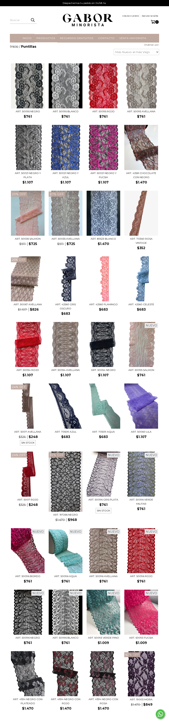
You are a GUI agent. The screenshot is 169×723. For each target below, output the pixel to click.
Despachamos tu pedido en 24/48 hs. (84, 3)
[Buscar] (32, 20)
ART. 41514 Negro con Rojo (65, 701)
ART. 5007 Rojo (27, 499)
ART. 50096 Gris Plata (103, 499)
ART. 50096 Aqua (65, 576)
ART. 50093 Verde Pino (103, 637)
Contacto (106, 38)
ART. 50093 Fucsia (141, 637)
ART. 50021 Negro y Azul (66, 175)
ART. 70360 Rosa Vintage (141, 240)
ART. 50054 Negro (103, 370)
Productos (45, 38)
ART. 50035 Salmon (28, 238)
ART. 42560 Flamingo (103, 304)
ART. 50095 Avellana (141, 111)
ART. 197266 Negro (65, 514)
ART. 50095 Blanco (66, 111)
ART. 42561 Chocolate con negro (141, 175)
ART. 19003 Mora (141, 699)
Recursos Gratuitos (76, 38)
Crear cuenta (130, 16)
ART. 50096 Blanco (66, 637)
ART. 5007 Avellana (27, 431)
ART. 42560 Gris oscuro (65, 306)
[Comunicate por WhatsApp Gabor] (160, 714)
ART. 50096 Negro (27, 637)
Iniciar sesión (150, 16)
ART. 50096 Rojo (141, 576)
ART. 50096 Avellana (103, 576)
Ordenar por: (151, 44)
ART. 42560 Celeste (141, 304)
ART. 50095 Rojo (103, 111)
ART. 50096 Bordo (27, 576)
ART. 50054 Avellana (65, 370)
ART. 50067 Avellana (28, 304)
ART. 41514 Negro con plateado (27, 701)
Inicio (27, 38)
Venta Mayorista (132, 38)
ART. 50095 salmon (141, 370)
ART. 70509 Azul (65, 431)
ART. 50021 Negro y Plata (28, 175)
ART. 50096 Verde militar (141, 501)
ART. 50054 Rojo (27, 370)
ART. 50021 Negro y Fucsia (103, 175)
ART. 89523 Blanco (103, 238)
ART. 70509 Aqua (103, 431)
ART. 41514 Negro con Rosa (103, 701)
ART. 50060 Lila (141, 431)
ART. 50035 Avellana (66, 238)
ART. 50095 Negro (28, 111)
